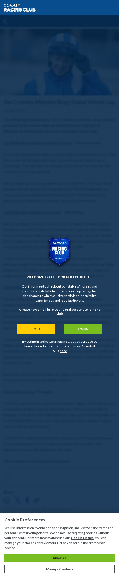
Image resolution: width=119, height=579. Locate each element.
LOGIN (83, 329)
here (63, 351)
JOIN (36, 329)
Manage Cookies (59, 569)
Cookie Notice (82, 538)
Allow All (59, 558)
